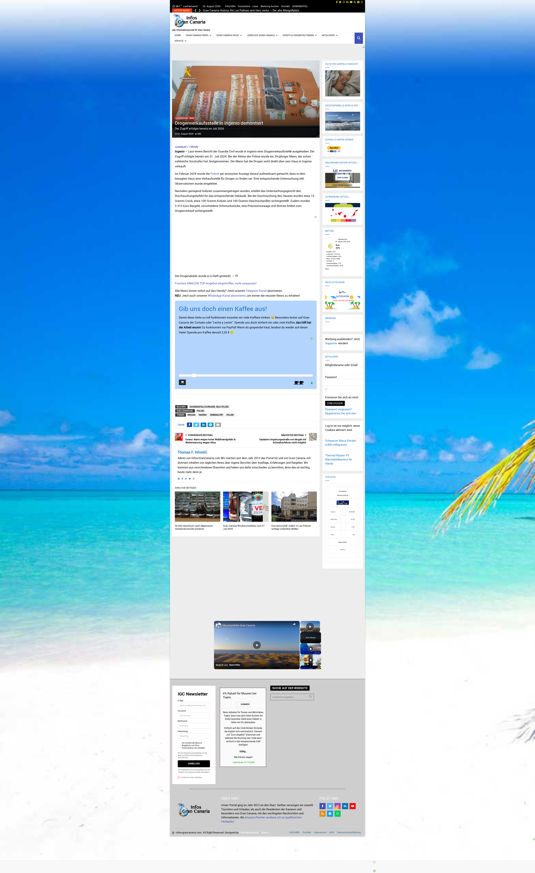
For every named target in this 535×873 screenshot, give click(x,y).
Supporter (331, 343)
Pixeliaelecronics (249, 832)
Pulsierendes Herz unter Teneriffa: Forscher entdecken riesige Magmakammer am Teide (258, 10)
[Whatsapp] (338, 814)
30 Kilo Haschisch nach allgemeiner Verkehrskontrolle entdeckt (194, 527)
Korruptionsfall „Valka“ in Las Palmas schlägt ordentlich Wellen (291, 527)
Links (255, 6)
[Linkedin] (345, 806)
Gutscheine (244, 6)
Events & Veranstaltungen (298, 35)
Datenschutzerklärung (349, 832)
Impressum (320, 832)
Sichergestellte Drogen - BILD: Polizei (209, 406)
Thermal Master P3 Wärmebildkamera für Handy (338, 459)
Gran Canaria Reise (227, 35)
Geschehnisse (182, 118)
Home (178, 35)
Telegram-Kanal (256, 291)
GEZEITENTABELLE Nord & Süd (341, 105)
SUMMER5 (245, 704)
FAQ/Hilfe (230, 6)
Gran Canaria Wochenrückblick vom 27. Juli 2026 (244, 527)
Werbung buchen (270, 6)
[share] (294, 624)
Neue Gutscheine (335, 282)
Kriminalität (216, 415)
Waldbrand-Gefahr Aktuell (341, 162)
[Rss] (322, 814)
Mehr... (327, 268)
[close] (374, 862)
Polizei (215, 174)
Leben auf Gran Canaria (261, 35)
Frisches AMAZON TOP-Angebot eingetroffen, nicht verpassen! (216, 283)
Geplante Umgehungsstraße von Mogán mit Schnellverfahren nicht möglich (282, 441)
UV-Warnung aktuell (337, 196)
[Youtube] (353, 806)
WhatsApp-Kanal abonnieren (227, 295)
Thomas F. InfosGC (192, 452)
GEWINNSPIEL (300, 6)
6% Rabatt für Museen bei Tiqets (239, 695)
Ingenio (203, 415)
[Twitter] (330, 806)
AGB (331, 832)
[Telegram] (330, 814)
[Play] (310, 649)
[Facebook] (322, 806)
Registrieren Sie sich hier (340, 413)
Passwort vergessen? (338, 409)
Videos (264, 832)
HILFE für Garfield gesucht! (341, 63)
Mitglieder (328, 35)
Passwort (331, 377)
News (191, 118)
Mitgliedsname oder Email (341, 365)
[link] (218, 625)
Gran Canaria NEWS (197, 35)
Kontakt (285, 6)
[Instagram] (338, 806)
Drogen (191, 415)
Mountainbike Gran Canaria (239, 625)
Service (179, 40)
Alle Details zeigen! (243, 757)
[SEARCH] (310, 696)
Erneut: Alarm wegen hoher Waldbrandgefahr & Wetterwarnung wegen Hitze (210, 441)
